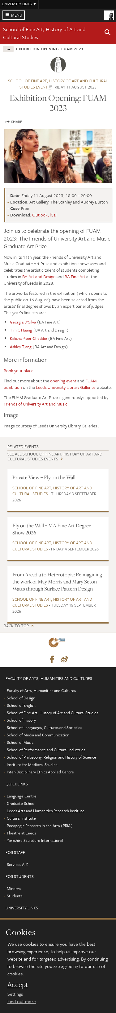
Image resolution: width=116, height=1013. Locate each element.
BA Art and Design (39, 276)
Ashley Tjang (21, 347)
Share (16, 121)
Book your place (18, 370)
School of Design (21, 698)
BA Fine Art (75, 276)
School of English (21, 705)
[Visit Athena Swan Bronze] (58, 643)
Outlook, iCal (44, 215)
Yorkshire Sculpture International (35, 840)
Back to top (16, 626)
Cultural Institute (21, 818)
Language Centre (22, 796)
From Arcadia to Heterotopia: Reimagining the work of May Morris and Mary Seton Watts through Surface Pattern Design (57, 582)
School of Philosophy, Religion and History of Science (51, 757)
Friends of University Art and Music (35, 404)
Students (14, 896)
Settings (15, 993)
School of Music (20, 742)
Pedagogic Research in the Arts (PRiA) (40, 825)
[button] (107, 33)
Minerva (14, 888)
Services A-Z (17, 864)
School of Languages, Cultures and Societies (44, 727)
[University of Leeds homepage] (109, 15)
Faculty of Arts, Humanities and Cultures (41, 690)
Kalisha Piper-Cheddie (28, 338)
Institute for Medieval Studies (32, 764)
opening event (63, 380)
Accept (17, 984)
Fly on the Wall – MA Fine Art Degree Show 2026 (51, 529)
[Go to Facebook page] (52, 659)
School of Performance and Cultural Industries (46, 750)
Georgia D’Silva (23, 322)
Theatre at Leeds (21, 833)
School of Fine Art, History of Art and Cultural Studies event (58, 84)
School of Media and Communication (38, 735)
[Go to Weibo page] (64, 659)
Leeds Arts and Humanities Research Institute (45, 811)
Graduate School (21, 803)
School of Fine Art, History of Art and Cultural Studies (52, 491)
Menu (16, 15)
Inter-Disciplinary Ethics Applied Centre (40, 772)
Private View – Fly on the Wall (43, 477)
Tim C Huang (21, 330)
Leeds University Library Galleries (66, 387)
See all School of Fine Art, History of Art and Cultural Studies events (54, 456)
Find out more (21, 1001)
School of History (21, 720)
